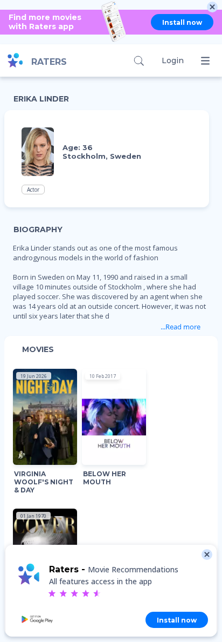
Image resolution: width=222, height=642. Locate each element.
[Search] (139, 61)
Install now (182, 22)
